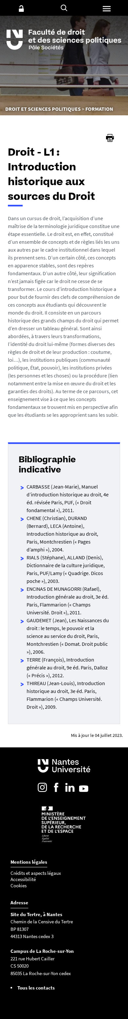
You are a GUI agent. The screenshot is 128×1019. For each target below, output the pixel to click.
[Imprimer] (110, 138)
